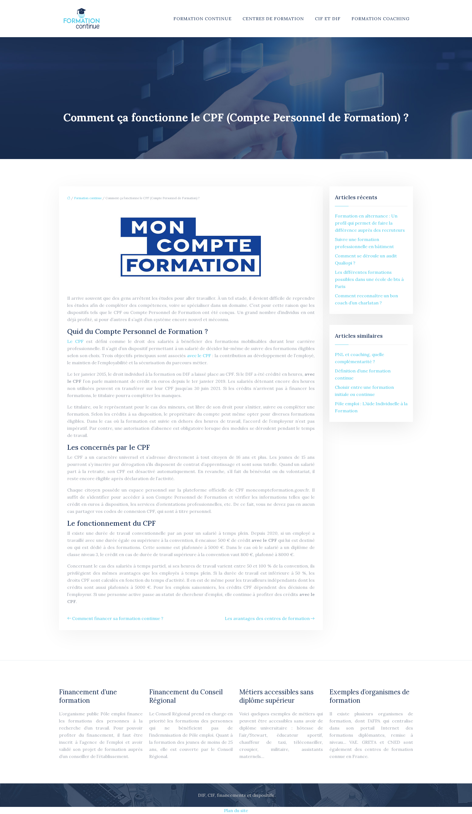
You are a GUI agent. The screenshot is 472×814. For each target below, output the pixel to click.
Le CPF (76, 341)
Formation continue (202, 18)
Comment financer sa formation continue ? (117, 618)
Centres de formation (273, 18)
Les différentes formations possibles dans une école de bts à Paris (369, 279)
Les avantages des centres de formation (267, 618)
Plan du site (236, 810)
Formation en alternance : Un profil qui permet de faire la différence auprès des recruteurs (370, 223)
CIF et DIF (328, 18)
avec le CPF (200, 355)
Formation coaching (380, 18)
